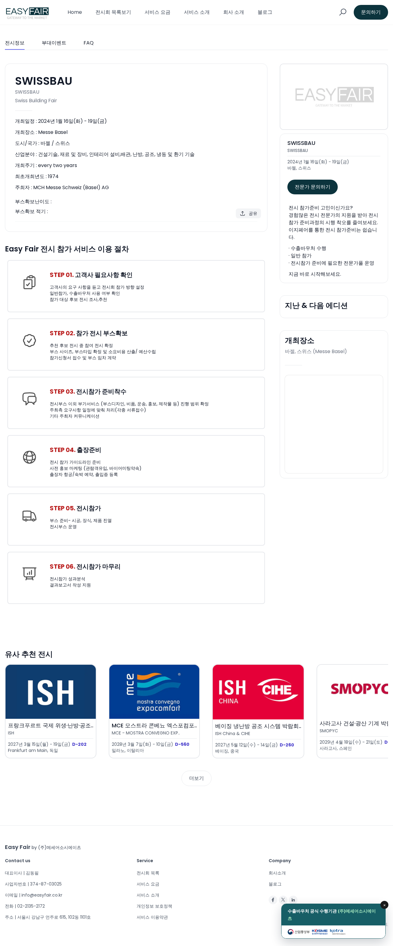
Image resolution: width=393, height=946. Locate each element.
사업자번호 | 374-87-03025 (33, 884)
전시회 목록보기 (113, 12)
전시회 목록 (148, 873)
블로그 (265, 12)
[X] (283, 900)
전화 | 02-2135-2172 (25, 906)
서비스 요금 (157, 12)
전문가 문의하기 (312, 186)
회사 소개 (233, 12)
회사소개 (277, 873)
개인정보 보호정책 (154, 906)
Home (75, 12)
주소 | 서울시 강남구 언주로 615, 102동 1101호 (48, 917)
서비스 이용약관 (152, 917)
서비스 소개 (197, 12)
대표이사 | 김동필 (22, 873)
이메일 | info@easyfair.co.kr (33, 895)
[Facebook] (273, 900)
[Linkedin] (293, 900)
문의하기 (371, 12)
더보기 (196, 778)
